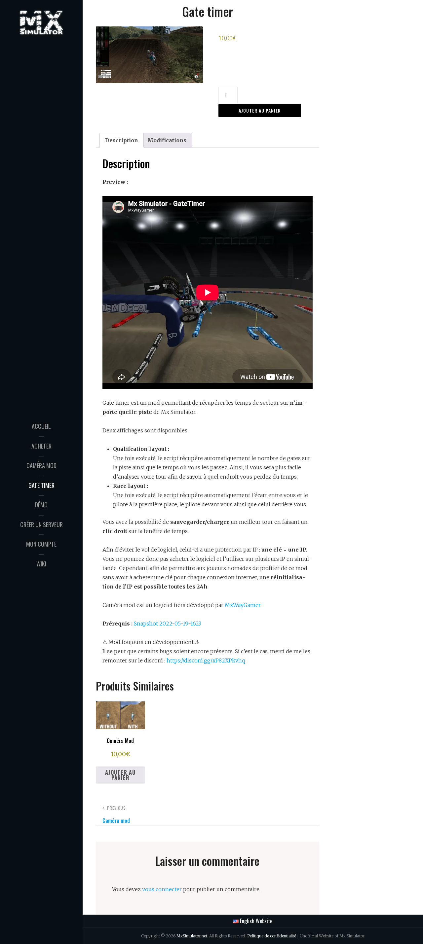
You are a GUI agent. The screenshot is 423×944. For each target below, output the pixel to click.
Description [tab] (121, 140)
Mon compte (41, 544)
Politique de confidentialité (271, 935)
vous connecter (162, 889)
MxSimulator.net (191, 935)
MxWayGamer (242, 605)
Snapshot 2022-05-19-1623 (167, 623)
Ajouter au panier (260, 110)
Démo (41, 504)
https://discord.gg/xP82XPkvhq (206, 660)
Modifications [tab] (166, 140)
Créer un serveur (41, 524)
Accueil (41, 426)
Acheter (41, 446)
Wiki (41, 563)
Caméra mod (41, 465)
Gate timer (41, 485)
